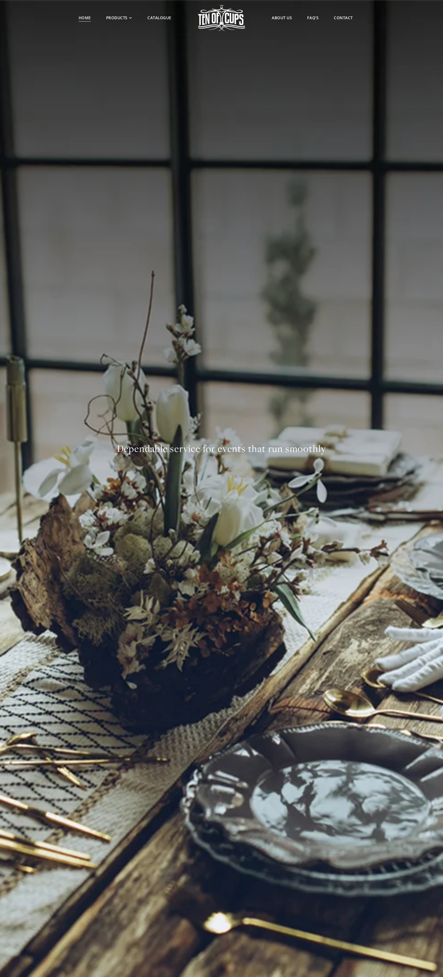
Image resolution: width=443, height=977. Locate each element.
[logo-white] (221, 6)
